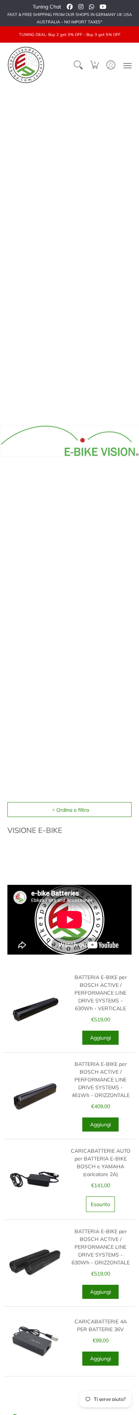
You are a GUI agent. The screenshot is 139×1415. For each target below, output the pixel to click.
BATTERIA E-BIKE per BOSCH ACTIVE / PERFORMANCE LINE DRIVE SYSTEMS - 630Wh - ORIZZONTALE (101, 1247)
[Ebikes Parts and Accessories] (25, 65)
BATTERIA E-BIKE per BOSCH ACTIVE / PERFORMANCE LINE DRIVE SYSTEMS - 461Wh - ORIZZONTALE (101, 1080)
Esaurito (100, 1204)
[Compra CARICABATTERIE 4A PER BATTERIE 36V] (34, 1341)
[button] (94, 65)
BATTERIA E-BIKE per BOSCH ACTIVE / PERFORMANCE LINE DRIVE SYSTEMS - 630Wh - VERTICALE (101, 993)
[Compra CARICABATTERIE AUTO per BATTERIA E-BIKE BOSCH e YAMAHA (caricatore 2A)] (34, 1179)
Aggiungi (100, 1037)
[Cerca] (78, 65)
